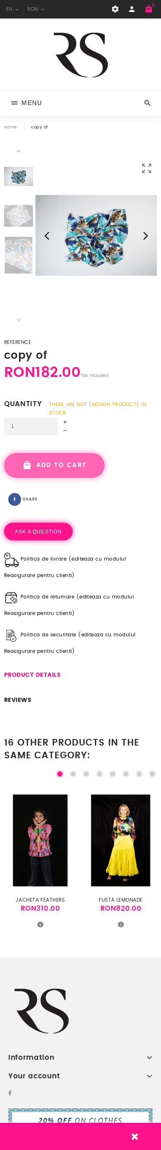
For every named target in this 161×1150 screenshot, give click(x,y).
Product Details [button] (32, 675)
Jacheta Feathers (40, 900)
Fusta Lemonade (121, 900)
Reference (17, 342)
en (10, 9)
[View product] (40, 924)
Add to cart (60, 465)
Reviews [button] (17, 700)
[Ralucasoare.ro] (80, 54)
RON (33, 9)
